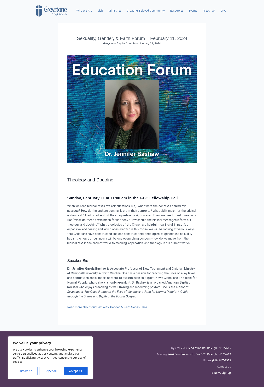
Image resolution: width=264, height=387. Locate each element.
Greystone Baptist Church (119, 43)
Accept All (75, 371)
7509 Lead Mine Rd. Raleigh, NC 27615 (206, 348)
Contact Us (224, 366)
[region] (50, 357)
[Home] (51, 11)
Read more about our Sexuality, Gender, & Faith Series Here (107, 307)
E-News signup (221, 372)
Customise (25, 371)
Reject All (51, 371)
